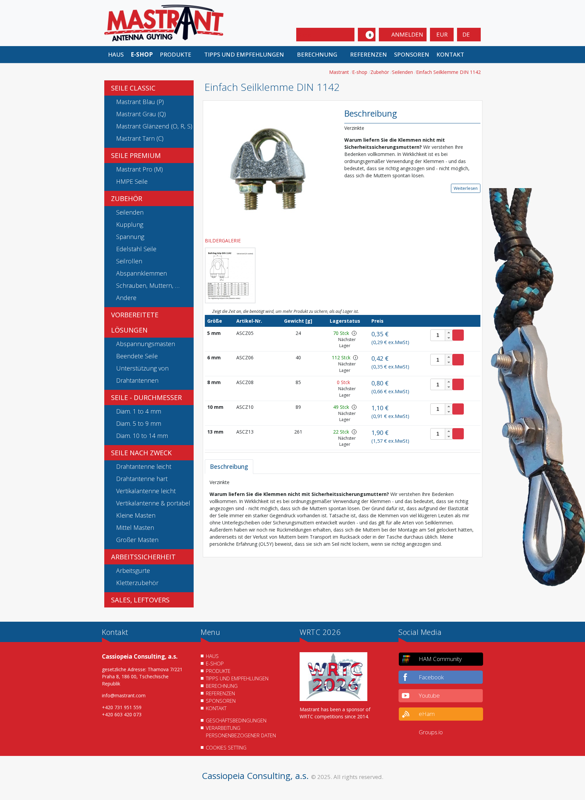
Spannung (130, 237)
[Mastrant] (163, 22)
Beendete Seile (137, 356)
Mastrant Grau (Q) (141, 114)
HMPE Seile (132, 181)
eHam (427, 714)
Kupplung (129, 224)
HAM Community (440, 659)
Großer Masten (137, 540)
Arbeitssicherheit (143, 556)
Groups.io (431, 732)
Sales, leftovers (140, 599)
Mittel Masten (135, 527)
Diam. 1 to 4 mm (138, 411)
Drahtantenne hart (142, 479)
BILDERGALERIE (223, 240)
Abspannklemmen (141, 273)
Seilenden (130, 212)
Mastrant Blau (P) (140, 102)
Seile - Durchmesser (146, 397)
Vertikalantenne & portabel (153, 503)
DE (466, 34)
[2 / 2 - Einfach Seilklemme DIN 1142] (230, 275)
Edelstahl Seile (136, 249)
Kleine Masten (135, 515)
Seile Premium (136, 155)
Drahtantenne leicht (143, 466)
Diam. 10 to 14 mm (142, 436)
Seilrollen (129, 261)
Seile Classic (133, 88)
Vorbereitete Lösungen (134, 322)
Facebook (431, 677)
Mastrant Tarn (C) (140, 138)
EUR (442, 34)
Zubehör (126, 198)
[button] (178, 54)
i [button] (354, 333)
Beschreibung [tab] (229, 466)
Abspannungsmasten (145, 344)
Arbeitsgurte (133, 570)
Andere (126, 298)
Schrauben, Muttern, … (147, 285)
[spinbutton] (442, 335)
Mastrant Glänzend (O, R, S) (154, 126)
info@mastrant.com (124, 695)
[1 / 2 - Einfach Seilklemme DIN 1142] (269, 168)
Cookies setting (226, 747)
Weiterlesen (466, 188)
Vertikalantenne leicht (146, 491)
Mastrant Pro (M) (139, 169)
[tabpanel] (343, 513)
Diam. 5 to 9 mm (138, 423)
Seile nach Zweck (141, 452)
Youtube (429, 695)
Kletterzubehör (137, 583)
